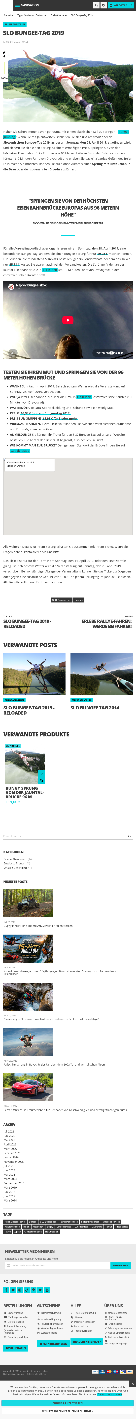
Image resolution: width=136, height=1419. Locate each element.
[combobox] (68, 836)
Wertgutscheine (48, 1332)
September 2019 (14, 1183)
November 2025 (14, 1162)
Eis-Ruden (50, 270)
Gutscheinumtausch (52, 1324)
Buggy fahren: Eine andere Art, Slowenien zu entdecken (38, 926)
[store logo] (6, 5)
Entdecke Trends (14, 863)
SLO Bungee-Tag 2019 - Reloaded (28, 710)
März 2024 (10, 1179)
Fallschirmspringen (90, 1222)
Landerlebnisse (64, 1227)
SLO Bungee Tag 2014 (94, 707)
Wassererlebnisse (111, 1222)
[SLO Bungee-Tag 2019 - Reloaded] (34, 674)
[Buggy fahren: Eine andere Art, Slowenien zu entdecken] (68, 903)
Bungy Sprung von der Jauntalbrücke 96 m (25, 793)
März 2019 (10, 1187)
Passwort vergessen (84, 1322)
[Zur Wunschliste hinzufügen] (41, 773)
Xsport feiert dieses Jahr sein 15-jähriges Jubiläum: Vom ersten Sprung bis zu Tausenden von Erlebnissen (61, 972)
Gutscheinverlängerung (49, 1319)
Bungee (79, 600)
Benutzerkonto (81, 1326)
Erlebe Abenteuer (58, 15)
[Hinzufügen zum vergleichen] (41, 780)
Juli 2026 (9, 1131)
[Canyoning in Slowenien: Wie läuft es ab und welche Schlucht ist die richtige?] (68, 996)
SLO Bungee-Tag (61, 600)
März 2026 (10, 1149)
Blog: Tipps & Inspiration (113, 1318)
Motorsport (38, 1227)
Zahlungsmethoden (18, 1317)
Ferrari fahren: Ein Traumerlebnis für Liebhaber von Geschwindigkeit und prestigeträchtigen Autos (65, 1110)
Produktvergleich (83, 1330)
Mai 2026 (9, 1140)
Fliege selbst (121, 1227)
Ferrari (109, 1227)
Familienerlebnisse (69, 1222)
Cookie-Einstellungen (119, 1332)
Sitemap (78, 1317)
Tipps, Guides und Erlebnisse (31, 15)
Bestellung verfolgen (18, 1337)
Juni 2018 (9, 1192)
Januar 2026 (11, 1157)
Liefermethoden (15, 1322)
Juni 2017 (9, 1196)
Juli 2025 (9, 1166)
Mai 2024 (9, 1174)
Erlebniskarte (115, 1324)
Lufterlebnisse (81, 1227)
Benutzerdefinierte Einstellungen (67, 1411)
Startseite (8, 15)
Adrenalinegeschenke (15, 1222)
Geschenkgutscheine (52, 1328)
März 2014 (10, 1200)
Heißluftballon (51, 1231)
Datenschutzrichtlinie (119, 1337)
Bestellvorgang (15, 1313)
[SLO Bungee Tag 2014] (101, 674)
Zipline (17, 1231)
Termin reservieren (53, 1344)
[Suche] (129, 836)
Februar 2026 (12, 1153)
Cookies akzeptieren (67, 1403)
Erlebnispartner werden (119, 1328)
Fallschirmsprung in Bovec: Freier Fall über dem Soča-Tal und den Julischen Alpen (54, 1064)
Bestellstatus (16, 1348)
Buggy (50, 1227)
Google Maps (20, 451)
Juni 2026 (9, 1136)
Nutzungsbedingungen (116, 1343)
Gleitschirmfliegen (33, 1231)
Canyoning (97, 1227)
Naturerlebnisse (12, 1227)
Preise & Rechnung (16, 1326)
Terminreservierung (50, 1313)
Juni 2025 (9, 1170)
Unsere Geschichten (16, 868)
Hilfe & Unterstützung (84, 1313)
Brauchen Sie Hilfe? (87, 1342)
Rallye (8, 1231)
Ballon (26, 1227)
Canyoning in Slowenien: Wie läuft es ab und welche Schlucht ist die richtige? (51, 1019)
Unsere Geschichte (117, 1313)
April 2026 (10, 1144)
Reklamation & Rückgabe (13, 1331)
